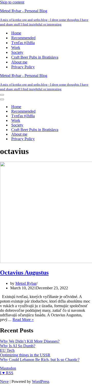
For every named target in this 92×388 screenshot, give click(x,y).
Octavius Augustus (24, 272)
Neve (4, 381)
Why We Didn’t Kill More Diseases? (30, 341)
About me (19, 62)
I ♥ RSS (6, 373)
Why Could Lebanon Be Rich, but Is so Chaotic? (39, 359)
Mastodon (8, 368)
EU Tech (7, 350)
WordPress (40, 381)
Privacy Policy (23, 67)
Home (16, 33)
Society (17, 52)
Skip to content (12, 2)
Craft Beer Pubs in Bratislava (34, 57)
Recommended (23, 38)
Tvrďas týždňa (23, 43)
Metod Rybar (26, 283)
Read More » (23, 319)
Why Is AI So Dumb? (17, 346)
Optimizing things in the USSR (25, 355)
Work (15, 47)
